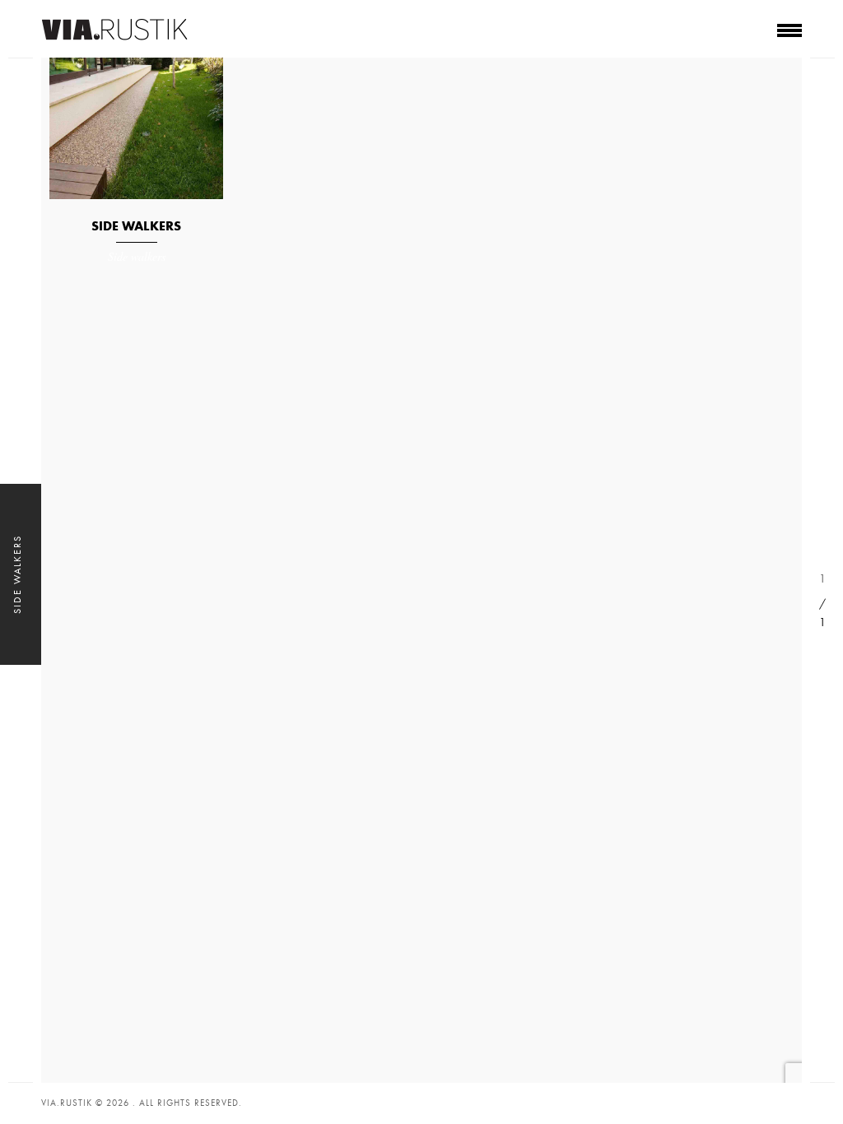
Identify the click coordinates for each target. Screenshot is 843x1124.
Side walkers (136, 225)
